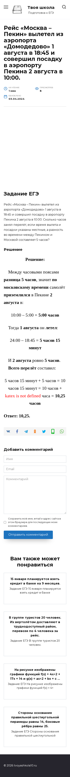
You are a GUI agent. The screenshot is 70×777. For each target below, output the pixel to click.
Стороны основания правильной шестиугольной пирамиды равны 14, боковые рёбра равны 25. (35, 719)
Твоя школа (41, 7)
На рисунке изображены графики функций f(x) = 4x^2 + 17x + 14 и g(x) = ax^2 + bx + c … (35, 674)
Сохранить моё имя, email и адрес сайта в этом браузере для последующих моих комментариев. (34, 522)
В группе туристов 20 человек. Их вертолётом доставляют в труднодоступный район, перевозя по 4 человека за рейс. (35, 626)
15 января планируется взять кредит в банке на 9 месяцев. (35, 581)
